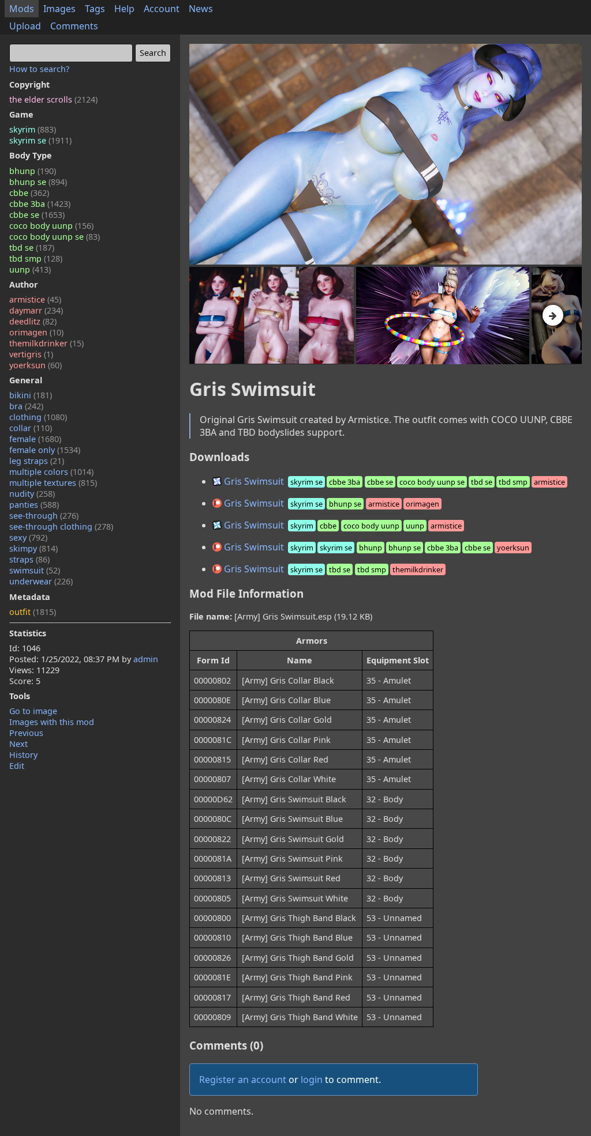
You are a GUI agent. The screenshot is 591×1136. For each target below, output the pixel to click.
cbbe (29, 192)
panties (34, 504)
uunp (30, 269)
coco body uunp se (54, 236)
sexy (28, 537)
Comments (74, 26)
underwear (41, 581)
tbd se (31, 247)
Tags (95, 8)
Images (59, 8)
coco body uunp (51, 225)
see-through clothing (61, 526)
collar (30, 427)
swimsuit (34, 570)
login (312, 1079)
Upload (25, 26)
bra (26, 406)
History (23, 754)
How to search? (39, 68)
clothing (38, 417)
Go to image (33, 710)
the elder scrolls (53, 99)
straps (29, 559)
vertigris (31, 354)
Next (18, 743)
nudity (32, 493)
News (201, 8)
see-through (43, 515)
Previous (26, 732)
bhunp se (38, 181)
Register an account (242, 1079)
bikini (30, 395)
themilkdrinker (46, 343)
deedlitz (33, 321)
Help (124, 8)
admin (145, 659)
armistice (35, 299)
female (35, 438)
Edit (16, 765)
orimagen (36, 332)
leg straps (36, 460)
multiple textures (53, 482)
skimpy (33, 548)
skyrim (32, 129)
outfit (32, 611)
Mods (21, 8)
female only (44, 449)
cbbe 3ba (39, 203)
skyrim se (40, 140)
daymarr (36, 310)
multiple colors (51, 471)
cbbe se (37, 214)
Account (161, 8)
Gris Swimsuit (393, 481)
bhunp (32, 170)
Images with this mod (51, 721)
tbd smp (35, 258)
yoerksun (35, 365)
